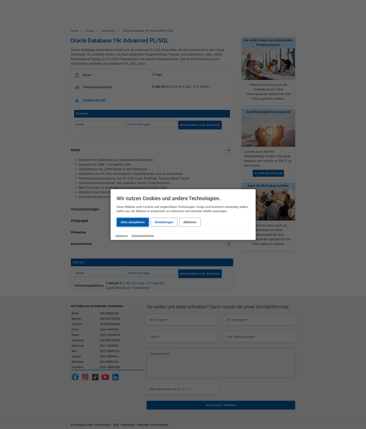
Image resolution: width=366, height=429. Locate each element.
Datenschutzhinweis (143, 235)
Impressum (121, 235)
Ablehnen (190, 222)
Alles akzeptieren (133, 222)
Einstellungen (164, 222)
